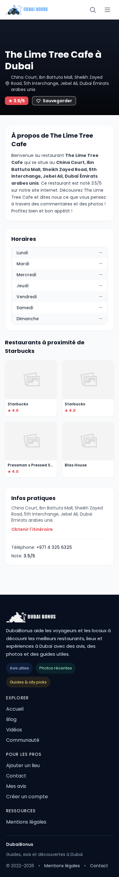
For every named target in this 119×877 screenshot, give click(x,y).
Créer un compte (27, 796)
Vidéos (14, 729)
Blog (11, 719)
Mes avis (16, 786)
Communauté (22, 740)
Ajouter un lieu (23, 765)
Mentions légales (26, 821)
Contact (16, 775)
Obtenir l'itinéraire (32, 529)
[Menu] (107, 9)
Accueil (14, 708)
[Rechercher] (92, 9)
